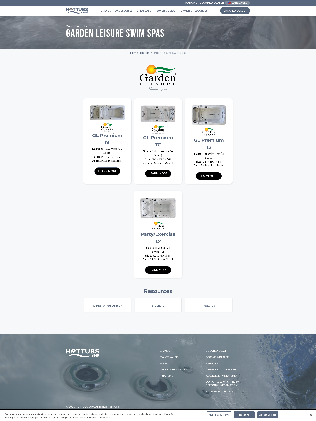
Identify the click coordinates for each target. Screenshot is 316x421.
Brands (106, 10)
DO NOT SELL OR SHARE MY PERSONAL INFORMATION (223, 383)
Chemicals (144, 10)
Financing (190, 2)
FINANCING (166, 375)
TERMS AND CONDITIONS (221, 369)
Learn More (107, 171)
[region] (158, 415)
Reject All (244, 415)
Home (134, 52)
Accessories (123, 10)
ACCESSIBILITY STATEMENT (222, 375)
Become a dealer (212, 2)
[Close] (310, 415)
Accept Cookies (267, 415)
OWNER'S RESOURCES (173, 369)
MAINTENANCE (169, 357)
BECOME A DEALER (217, 357)
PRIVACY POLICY (216, 363)
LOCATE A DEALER (235, 10)
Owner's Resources (194, 10)
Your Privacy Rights (219, 391)
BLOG (163, 363)
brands (144, 52)
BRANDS (165, 350)
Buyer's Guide (165, 10)
